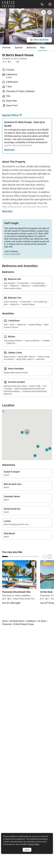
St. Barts (14, 58)
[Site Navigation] (50, 4)
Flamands (6, 58)
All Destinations (17, 621)
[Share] (43, 12)
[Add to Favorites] (49, 12)
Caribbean (23, 58)
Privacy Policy (33, 844)
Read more (9, 149)
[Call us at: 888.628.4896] (42, 4)
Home (5, 621)
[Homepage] (8, 4)
